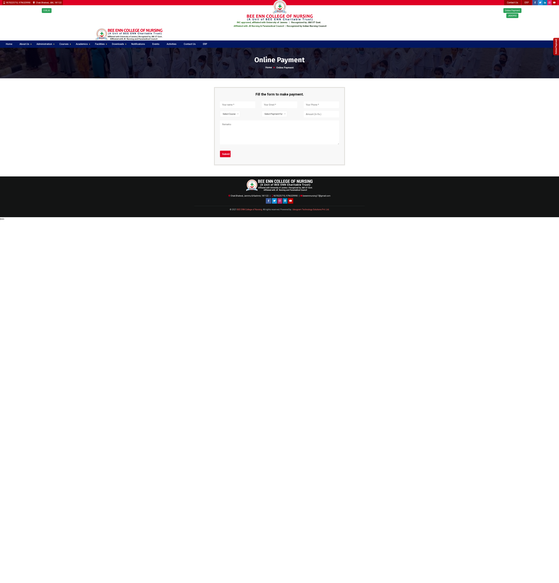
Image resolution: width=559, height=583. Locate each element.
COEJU (46, 10)
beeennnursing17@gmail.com (316, 196)
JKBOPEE (512, 15)
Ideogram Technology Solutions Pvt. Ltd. (311, 209)
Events (155, 44)
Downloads (118, 44)
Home (9, 44)
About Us (24, 44)
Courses (64, 44)
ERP (205, 44)
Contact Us (190, 44)
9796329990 (24, 2)
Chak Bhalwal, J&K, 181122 (48, 2)
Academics (82, 44)
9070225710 (12, 2)
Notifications (138, 44)
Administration (44, 44)
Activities (171, 44)
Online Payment (556, 46)
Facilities (100, 44)
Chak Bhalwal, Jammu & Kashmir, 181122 (250, 196)
